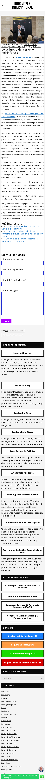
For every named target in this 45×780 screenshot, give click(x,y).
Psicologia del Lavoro (8, 734)
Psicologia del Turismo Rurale (22, 494)
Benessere (5, 692)
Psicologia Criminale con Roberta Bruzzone (22, 586)
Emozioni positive (22, 353)
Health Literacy (22, 385)
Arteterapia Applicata (22, 472)
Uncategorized (6, 769)
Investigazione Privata (9, 701)
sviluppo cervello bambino (13, 335)
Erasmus (4, 698)
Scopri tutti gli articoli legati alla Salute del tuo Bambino (19, 240)
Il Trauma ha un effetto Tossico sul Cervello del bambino (21, 227)
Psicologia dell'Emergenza (10, 737)
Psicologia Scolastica (8, 750)
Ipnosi (3, 708)
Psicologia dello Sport (9, 743)
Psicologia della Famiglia (10, 740)
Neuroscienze (30, 44)
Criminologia (5, 695)
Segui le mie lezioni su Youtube (20, 662)
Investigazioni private (8, 704)
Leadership (5, 711)
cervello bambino (16, 331)
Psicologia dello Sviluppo (13, 46)
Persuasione (5, 724)
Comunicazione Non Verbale (22, 596)
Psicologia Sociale (7, 753)
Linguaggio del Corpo (8, 714)
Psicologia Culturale (8, 730)
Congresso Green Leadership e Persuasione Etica (22, 616)
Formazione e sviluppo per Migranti (22, 522)
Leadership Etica (22, 413)
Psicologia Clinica (7, 727)
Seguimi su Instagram (22, 644)
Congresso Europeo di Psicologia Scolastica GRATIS (22, 606)
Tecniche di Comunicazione (11, 766)
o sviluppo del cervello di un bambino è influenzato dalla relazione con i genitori (22, 234)
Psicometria (5, 756)
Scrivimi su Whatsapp (21, 653)
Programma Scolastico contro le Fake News (22, 551)
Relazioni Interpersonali (9, 760)
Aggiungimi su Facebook (20, 636)
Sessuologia (5, 763)
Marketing (4, 717)
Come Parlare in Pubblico (22, 451)
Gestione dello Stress (22, 432)
